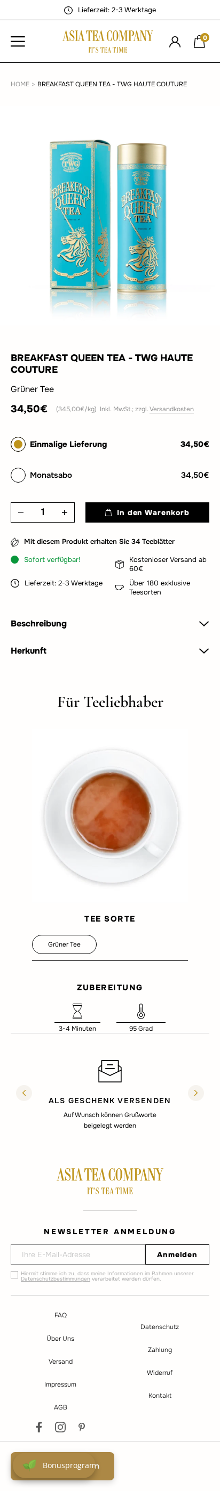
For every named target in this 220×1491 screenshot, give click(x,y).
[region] (110, 1094)
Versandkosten (172, 409)
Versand (61, 1361)
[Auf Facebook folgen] (39, 1427)
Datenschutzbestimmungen (55, 1278)
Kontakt (159, 1395)
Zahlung (160, 1350)
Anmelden (177, 1254)
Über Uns (60, 1338)
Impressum (60, 1384)
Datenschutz (159, 1327)
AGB (60, 1407)
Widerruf (159, 1372)
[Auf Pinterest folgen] (81, 1427)
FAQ (60, 1315)
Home (20, 84)
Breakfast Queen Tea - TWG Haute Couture (112, 84)
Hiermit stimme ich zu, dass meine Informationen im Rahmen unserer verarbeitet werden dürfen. (107, 1276)
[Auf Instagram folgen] (60, 1427)
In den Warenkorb (153, 512)
